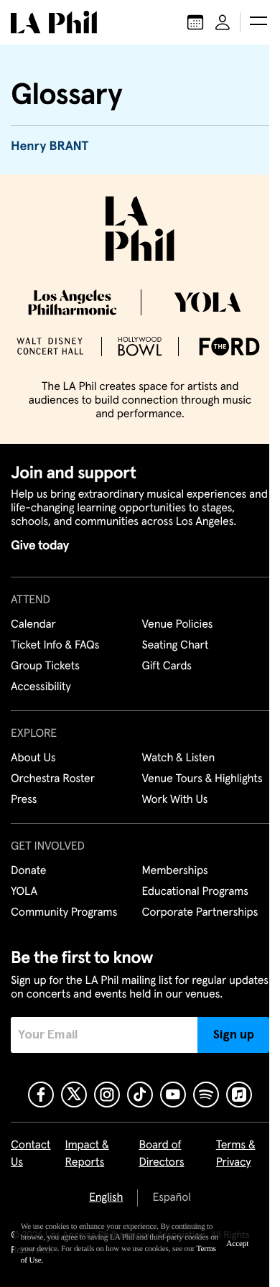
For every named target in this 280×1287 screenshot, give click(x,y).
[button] (258, 22)
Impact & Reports (87, 1154)
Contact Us (31, 1154)
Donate (28, 871)
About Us (33, 758)
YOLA (24, 892)
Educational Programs (195, 892)
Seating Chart (175, 645)
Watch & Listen (178, 758)
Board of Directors (161, 1154)
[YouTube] (173, 1094)
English (106, 1198)
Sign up (233, 1034)
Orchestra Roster (53, 779)
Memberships (175, 871)
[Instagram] (107, 1094)
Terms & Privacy (236, 1154)
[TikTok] (140, 1094)
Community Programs (64, 913)
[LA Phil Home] (54, 22)
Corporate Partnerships (200, 913)
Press (24, 800)
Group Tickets (45, 666)
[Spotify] (206, 1094)
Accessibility (41, 687)
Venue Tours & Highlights (202, 779)
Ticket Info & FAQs (55, 645)
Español (171, 1198)
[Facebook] (41, 1094)
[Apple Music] (239, 1094)
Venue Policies (177, 625)
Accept (237, 1244)
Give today (40, 545)
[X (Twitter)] (74, 1094)
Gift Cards (167, 666)
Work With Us (175, 800)
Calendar (33, 625)
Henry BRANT (49, 146)
